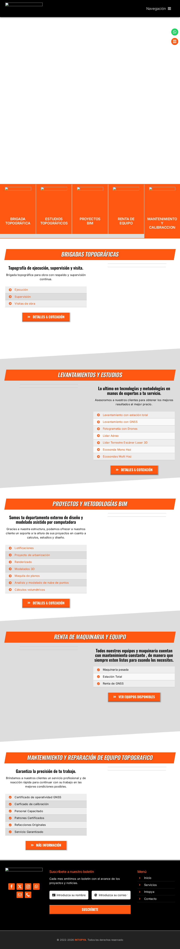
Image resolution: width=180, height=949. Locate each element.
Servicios (150, 885)
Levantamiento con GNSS (120, 422)
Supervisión (23, 296)
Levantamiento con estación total (125, 415)
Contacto (150, 898)
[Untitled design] (24, 4)
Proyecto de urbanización (32, 555)
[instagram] (28, 886)
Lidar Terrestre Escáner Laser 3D (125, 442)
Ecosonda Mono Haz (117, 449)
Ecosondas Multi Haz (117, 456)
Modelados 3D (25, 569)
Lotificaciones (24, 548)
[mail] (20, 895)
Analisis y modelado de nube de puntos (42, 582)
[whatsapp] (36, 886)
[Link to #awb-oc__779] (175, 32)
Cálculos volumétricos (30, 589)
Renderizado (23, 562)
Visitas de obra (25, 303)
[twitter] (20, 886)
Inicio (147, 878)
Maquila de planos (27, 575)
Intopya (149, 891)
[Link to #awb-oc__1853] (175, 41)
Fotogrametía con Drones (120, 428)
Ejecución (21, 289)
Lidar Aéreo (111, 435)
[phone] (28, 895)
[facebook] (11, 886)
